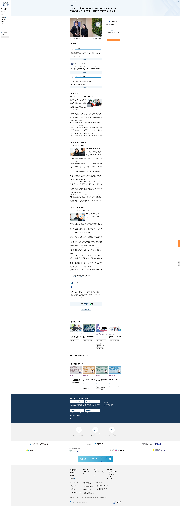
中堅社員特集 (73, 488)
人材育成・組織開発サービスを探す (4, 9)
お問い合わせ (90, 401)
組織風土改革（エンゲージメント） (115, 35)
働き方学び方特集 (73, 485)
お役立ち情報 (3, 27)
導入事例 (2, 21)
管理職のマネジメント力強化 (115, 33)
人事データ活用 (106, 485)
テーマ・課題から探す (73, 473)
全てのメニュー (4, 34)
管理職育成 (98, 483)
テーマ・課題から (4, 12)
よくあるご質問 (4, 32)
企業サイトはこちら (89, 458)
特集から (2, 15)
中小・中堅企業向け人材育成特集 (88, 486)
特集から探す (72, 476)
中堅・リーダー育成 (100, 486)
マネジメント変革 (73, 483)
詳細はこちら (85, 59)
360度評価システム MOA (87, 489)
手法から (2, 14)
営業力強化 (105, 488)
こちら (111, 404)
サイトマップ (105, 497)
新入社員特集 (73, 489)
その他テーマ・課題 (100, 489)
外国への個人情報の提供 (96, 497)
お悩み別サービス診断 (100, 491)
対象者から (3, 11)
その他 (112, 30)
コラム (2, 25)
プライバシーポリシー (77, 497)
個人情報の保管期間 (89, 497)
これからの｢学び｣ (73, 491)
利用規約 (101, 497)
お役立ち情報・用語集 (111, 472)
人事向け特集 (73, 486)
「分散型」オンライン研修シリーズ (76, 492)
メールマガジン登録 (111, 474)
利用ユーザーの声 (86, 471)
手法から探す (72, 475)
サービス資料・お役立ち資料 (78, 401)
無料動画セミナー (91, 410)
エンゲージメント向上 (107, 483)
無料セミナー (3, 23)
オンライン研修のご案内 (74, 482)
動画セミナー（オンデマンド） (99, 472)
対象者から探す (72, 472)
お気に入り (100, 38)
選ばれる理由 (3, 19)
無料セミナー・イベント (77, 410)
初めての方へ (4, 30)
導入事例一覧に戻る (85, 309)
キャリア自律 (106, 486)
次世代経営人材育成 (100, 488)
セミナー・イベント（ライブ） (99, 471)
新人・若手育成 (99, 485)
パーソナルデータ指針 (83, 497)
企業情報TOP (3, 38)
